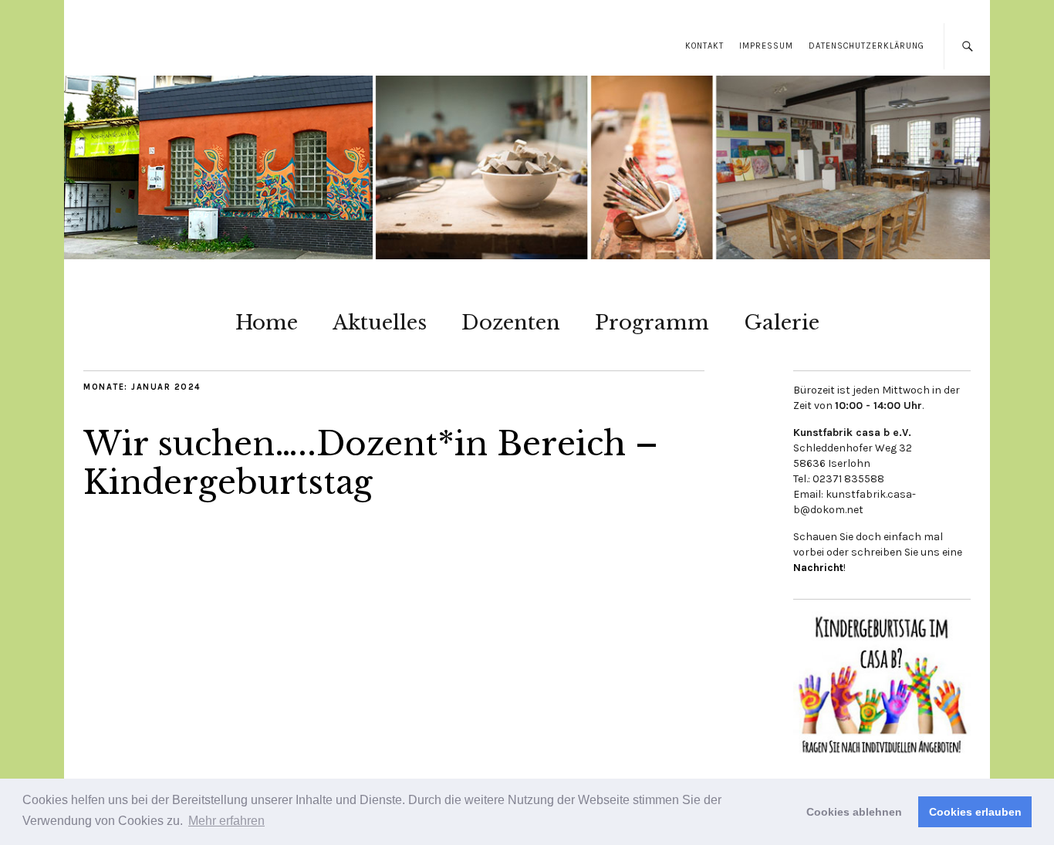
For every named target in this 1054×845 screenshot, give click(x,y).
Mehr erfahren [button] (226, 820)
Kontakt (704, 46)
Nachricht (818, 567)
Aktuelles (380, 322)
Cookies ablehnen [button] (854, 812)
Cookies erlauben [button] (975, 812)
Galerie (781, 322)
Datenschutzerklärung (866, 46)
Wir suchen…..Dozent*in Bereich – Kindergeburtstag (370, 463)
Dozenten (510, 322)
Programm (652, 322)
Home (266, 322)
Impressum (766, 46)
